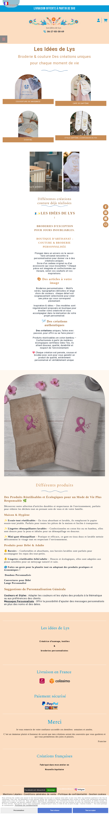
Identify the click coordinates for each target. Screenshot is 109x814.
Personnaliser (19, 810)
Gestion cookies (97, 794)
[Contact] (105, 224)
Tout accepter (90, 810)
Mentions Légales (12, 794)
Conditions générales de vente (40, 794)
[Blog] (105, 218)
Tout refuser (54, 810)
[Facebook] (105, 206)
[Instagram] (105, 212)
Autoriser (51, 790)
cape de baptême (81, 103)
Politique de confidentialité (72, 794)
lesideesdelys (65, 789)
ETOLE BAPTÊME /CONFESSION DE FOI (81, 138)
